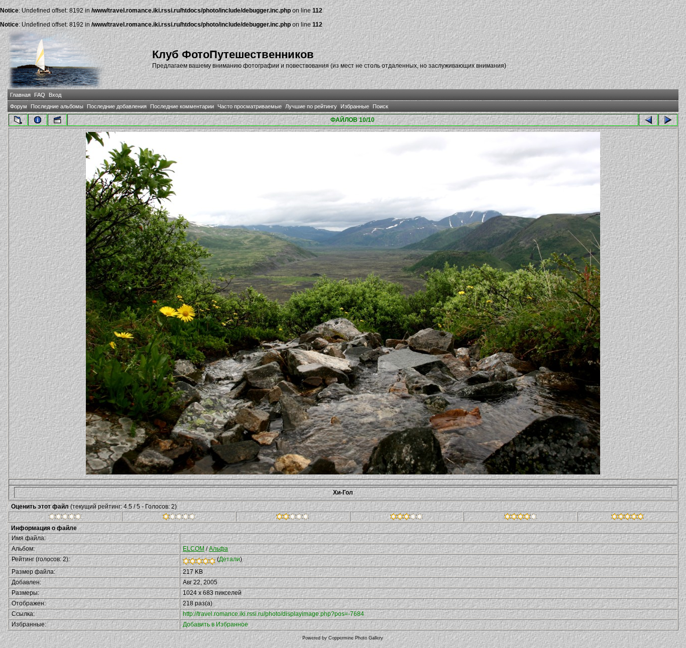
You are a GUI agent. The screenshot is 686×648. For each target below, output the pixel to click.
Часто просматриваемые (249, 106)
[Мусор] (65, 518)
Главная (20, 95)
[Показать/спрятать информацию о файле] (38, 119)
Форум (18, 106)
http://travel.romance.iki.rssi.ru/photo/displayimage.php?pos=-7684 (273, 613)
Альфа (218, 548)
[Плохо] (179, 518)
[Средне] (292, 518)
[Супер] (627, 518)
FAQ (39, 95)
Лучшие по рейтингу (311, 106)
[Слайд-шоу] (57, 119)
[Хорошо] (406, 518)
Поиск (380, 106)
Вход (55, 95)
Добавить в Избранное (215, 624)
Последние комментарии (182, 106)
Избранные (354, 106)
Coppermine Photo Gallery (355, 637)
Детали (229, 559)
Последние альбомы (57, 106)
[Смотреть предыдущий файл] (648, 119)
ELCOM (193, 548)
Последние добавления (117, 106)
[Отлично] (520, 518)
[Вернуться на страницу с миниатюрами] (18, 119)
